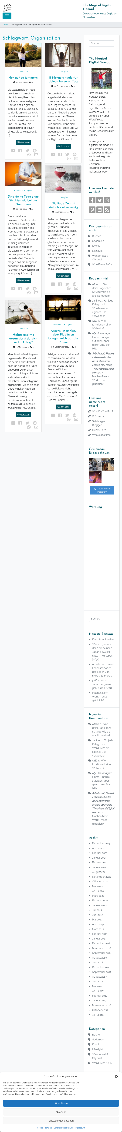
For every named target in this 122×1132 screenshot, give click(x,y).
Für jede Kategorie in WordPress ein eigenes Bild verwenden (102, 308)
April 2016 (98, 1014)
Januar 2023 (99, 857)
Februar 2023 (100, 852)
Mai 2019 (97, 919)
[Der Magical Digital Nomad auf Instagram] (107, 200)
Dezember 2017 (101, 967)
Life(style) (23, 71)
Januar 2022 (99, 867)
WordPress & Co (102, 264)
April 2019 (98, 924)
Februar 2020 (100, 900)
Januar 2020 (99, 905)
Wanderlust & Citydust (23, 190)
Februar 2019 (99, 933)
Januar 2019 (99, 938)
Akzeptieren (61, 1103)
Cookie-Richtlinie (44, 1128)
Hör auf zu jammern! (23, 77)
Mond (95, 284)
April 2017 (98, 991)
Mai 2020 (97, 886)
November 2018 (101, 948)
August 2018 (99, 957)
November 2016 (101, 1005)
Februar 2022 (99, 862)
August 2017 (99, 976)
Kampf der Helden (103, 639)
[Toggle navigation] (7, 16)
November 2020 (101, 876)
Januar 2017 (99, 1000)
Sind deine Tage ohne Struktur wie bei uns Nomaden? (23, 200)
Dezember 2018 (101, 943)
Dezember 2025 (101, 843)
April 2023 (98, 848)
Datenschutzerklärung (63, 1128)
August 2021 (99, 871)
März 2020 (98, 895)
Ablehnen (61, 1112)
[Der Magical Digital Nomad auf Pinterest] (92, 209)
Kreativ (96, 245)
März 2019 (98, 929)
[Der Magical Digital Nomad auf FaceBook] (92, 200)
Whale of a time (101, 434)
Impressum (80, 1128)
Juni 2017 (97, 981)
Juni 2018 (97, 962)
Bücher (96, 236)
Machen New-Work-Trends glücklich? (100, 380)
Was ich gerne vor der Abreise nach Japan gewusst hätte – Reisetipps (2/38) (102, 652)
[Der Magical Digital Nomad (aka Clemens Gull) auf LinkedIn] (99, 209)
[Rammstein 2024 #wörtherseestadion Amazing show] (95, 477)
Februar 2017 (99, 995)
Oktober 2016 (100, 1010)
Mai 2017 (97, 986)
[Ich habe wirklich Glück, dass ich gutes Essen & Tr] (108, 464)
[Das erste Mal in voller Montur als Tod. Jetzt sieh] (95, 464)
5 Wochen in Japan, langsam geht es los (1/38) (102, 684)
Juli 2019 (97, 910)
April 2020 (98, 891)
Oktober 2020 (100, 881)
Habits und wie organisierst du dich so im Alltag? (23, 338)
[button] (117, 1076)
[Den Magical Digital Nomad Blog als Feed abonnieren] (107, 209)
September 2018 (101, 952)
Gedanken (98, 240)
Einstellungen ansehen (61, 1120)
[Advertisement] (101, 557)
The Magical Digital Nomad (97, 7)
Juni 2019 (97, 914)
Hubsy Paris (99, 430)
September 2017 (101, 971)
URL (94, 320)
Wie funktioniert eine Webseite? (101, 324)
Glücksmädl (99, 416)
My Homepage (101, 333)
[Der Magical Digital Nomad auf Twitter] (99, 200)
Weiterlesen (23, 142)
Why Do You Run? (102, 411)
